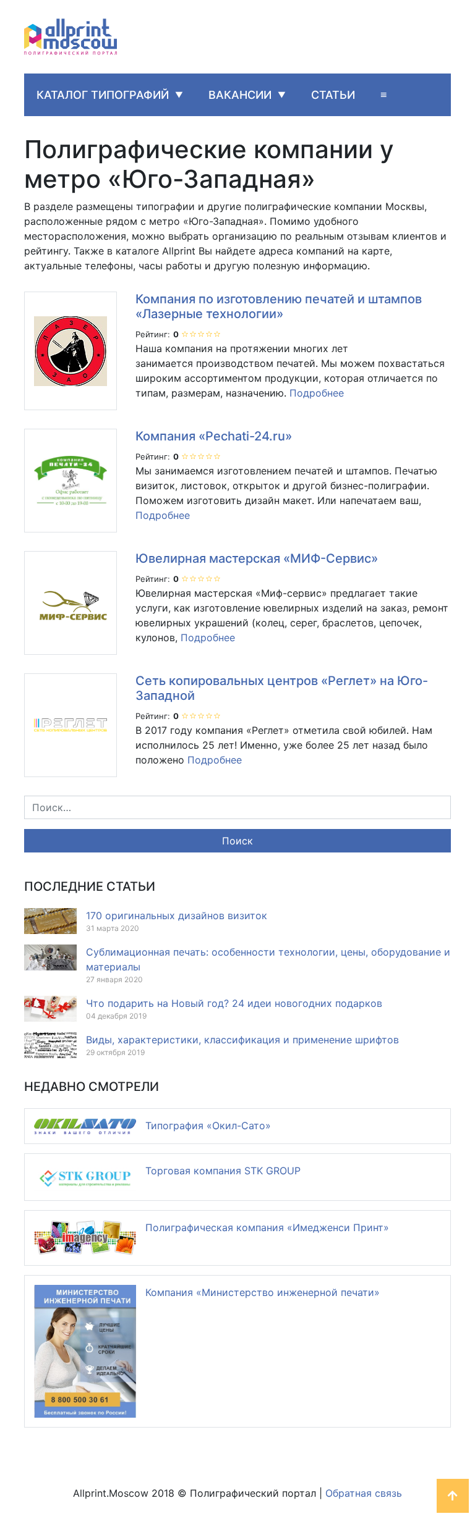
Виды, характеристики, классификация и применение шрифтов (242, 1039)
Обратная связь (363, 1493)
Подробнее (316, 393)
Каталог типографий (102, 94)
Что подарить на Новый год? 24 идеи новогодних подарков (234, 1003)
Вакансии (240, 94)
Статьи (333, 94)
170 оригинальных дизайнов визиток (176, 915)
